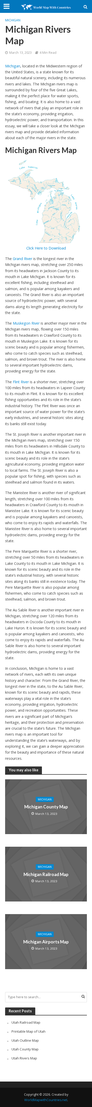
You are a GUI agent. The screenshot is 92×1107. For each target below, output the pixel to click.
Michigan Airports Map (46, 941)
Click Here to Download (46, 248)
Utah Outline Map (25, 1040)
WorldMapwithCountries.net (45, 1100)
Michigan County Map (46, 806)
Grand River (22, 258)
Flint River (21, 381)
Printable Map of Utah (28, 1031)
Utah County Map (25, 1049)
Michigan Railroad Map (46, 874)
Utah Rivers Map (24, 1058)
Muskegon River (26, 323)
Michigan (12, 20)
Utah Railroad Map (26, 1022)
